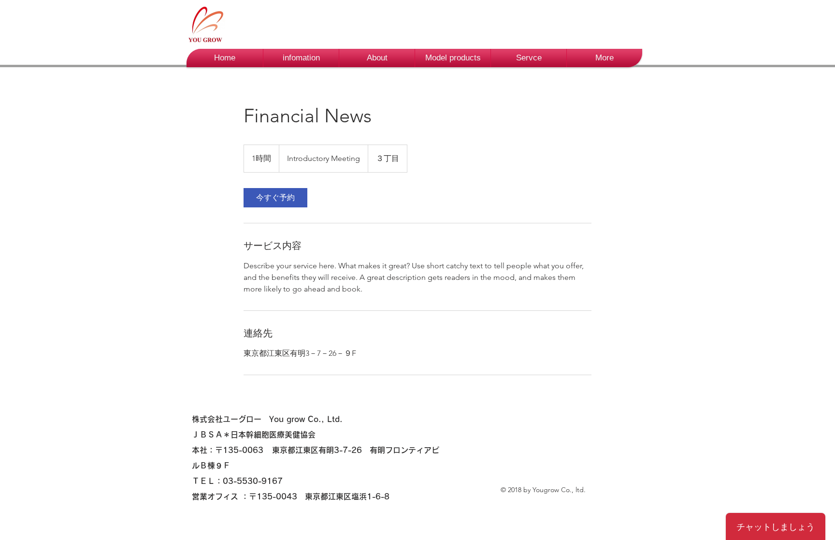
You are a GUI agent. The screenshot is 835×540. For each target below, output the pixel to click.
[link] (275, 197)
